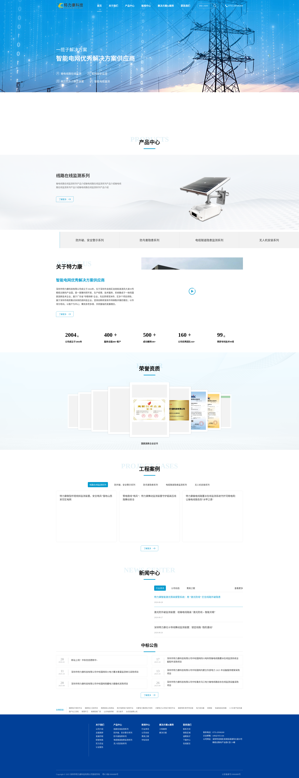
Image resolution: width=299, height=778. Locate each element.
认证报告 (99, 747)
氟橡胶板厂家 (96, 711)
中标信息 (145, 740)
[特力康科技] (70, 5)
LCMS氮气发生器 (235, 708)
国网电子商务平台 (75, 708)
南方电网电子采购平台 (125, 708)
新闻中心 (146, 6)
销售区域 (186, 733)
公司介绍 (99, 729)
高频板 (209, 708)
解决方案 (163, 733)
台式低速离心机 (131, 711)
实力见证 (99, 744)
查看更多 (239, 588)
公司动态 (145, 733)
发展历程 (99, 736)
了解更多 (62, 199)
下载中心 (186, 740)
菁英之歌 (145, 736)
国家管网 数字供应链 (185, 708)
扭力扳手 (120, 711)
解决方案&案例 (166, 6)
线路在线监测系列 (121, 729)
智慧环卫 (85, 711)
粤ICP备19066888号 (110, 774)
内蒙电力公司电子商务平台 (165, 708)
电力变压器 (200, 708)
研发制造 (99, 740)
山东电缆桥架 (109, 711)
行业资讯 (145, 729)
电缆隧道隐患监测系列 (123, 740)
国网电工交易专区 (91, 708)
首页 (99, 6)
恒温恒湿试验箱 (220, 708)
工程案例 (163, 729)
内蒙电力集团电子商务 (144, 708)
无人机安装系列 (120, 744)
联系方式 (186, 729)
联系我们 (185, 6)
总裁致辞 (99, 733)
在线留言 (186, 744)
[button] (241, 408)
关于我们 (113, 6)
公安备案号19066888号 (231, 774)
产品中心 (129, 6)
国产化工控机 (74, 711)
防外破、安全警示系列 (123, 733)
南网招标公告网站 (107, 708)
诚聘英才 (186, 736)
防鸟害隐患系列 (120, 736)
